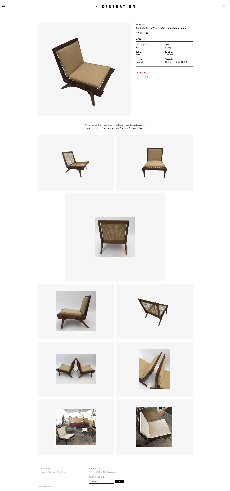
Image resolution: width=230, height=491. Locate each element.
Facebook (93, 472)
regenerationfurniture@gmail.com (52, 472)
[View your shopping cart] (224, 6)
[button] (3, 6)
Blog (105, 472)
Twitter (100, 472)
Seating (140, 24)
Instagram (111, 472)
